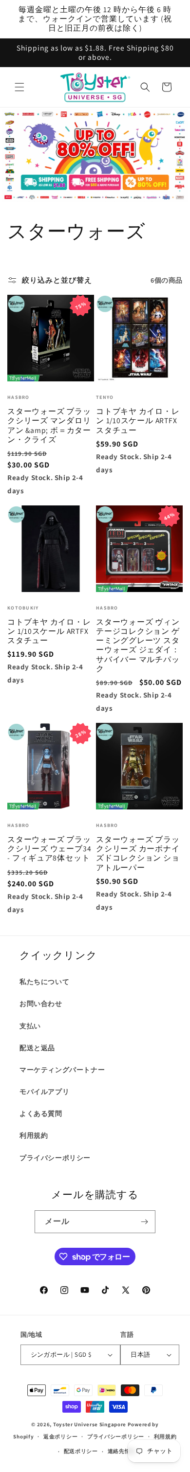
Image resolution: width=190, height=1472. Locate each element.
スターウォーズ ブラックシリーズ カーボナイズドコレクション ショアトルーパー (138, 853)
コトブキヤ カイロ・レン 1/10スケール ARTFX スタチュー (138, 420)
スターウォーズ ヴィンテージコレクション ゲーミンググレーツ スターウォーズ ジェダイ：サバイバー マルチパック (138, 645)
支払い (30, 1026)
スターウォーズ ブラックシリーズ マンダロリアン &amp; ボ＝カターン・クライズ (49, 425)
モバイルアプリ (44, 1091)
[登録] (144, 1221)
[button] (19, 87)
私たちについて (44, 981)
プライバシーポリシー (55, 1157)
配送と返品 (37, 1047)
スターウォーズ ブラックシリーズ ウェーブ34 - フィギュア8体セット (49, 848)
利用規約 (33, 1135)
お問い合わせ (40, 1003)
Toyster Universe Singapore (89, 1424)
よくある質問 (40, 1113)
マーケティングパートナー (62, 1069)
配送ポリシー (81, 1451)
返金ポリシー (60, 1436)
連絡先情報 (122, 1451)
